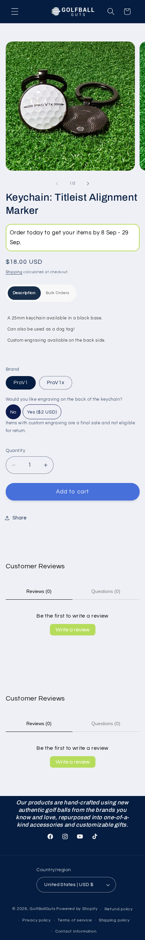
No (13, 412)
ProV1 (20, 382)
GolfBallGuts (42, 909)
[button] (15, 11)
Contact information (76, 931)
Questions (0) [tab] (105, 591)
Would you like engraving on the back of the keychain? (64, 399)
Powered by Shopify (76, 909)
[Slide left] (57, 183)
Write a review (73, 629)
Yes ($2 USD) (42, 412)
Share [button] (19, 517)
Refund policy (119, 909)
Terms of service (75, 920)
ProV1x (55, 382)
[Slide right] (88, 183)
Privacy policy (36, 920)
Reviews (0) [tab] (39, 591)
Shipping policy (114, 920)
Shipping (14, 272)
